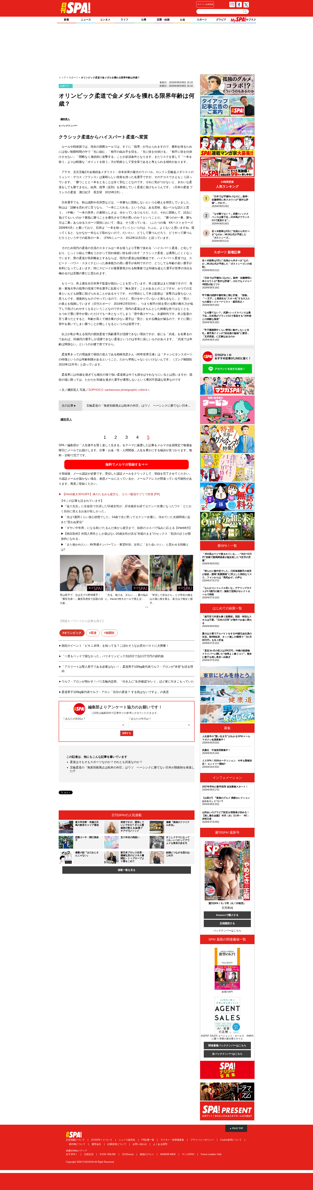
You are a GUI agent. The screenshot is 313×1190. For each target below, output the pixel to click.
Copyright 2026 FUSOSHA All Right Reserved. (90, 1162)
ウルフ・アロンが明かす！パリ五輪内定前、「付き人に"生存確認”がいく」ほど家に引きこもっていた (128, 681)
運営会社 (97, 1144)
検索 (245, 11)
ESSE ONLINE (108, 1154)
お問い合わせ (140, 1144)
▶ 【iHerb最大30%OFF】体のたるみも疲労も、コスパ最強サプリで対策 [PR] (109, 494)
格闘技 (110, 632)
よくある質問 (160, 1144)
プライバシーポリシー (202, 1139)
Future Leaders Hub (211, 1154)
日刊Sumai (128, 1154)
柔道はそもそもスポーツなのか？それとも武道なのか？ (106, 762)
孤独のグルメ (147, 1154)
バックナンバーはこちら (227, 930)
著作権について (77, 1144)
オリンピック (73, 632)
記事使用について (117, 1144)
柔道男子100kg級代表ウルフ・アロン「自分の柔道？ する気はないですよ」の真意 (115, 692)
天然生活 (89, 1154)
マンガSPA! (188, 1154)
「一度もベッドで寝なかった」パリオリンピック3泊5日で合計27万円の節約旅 (113, 656)
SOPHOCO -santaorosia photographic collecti (117, 389)
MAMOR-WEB (168, 1154)
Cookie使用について (231, 1139)
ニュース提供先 (127, 1139)
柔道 (94, 632)
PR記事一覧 (148, 1139)
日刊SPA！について (102, 1139)
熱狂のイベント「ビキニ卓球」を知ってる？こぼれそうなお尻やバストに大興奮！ (115, 645)
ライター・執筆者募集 (172, 1139)
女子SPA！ (72, 1154)
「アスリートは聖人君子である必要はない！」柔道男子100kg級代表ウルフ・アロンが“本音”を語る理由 (127, 669)
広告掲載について (75, 1139)
